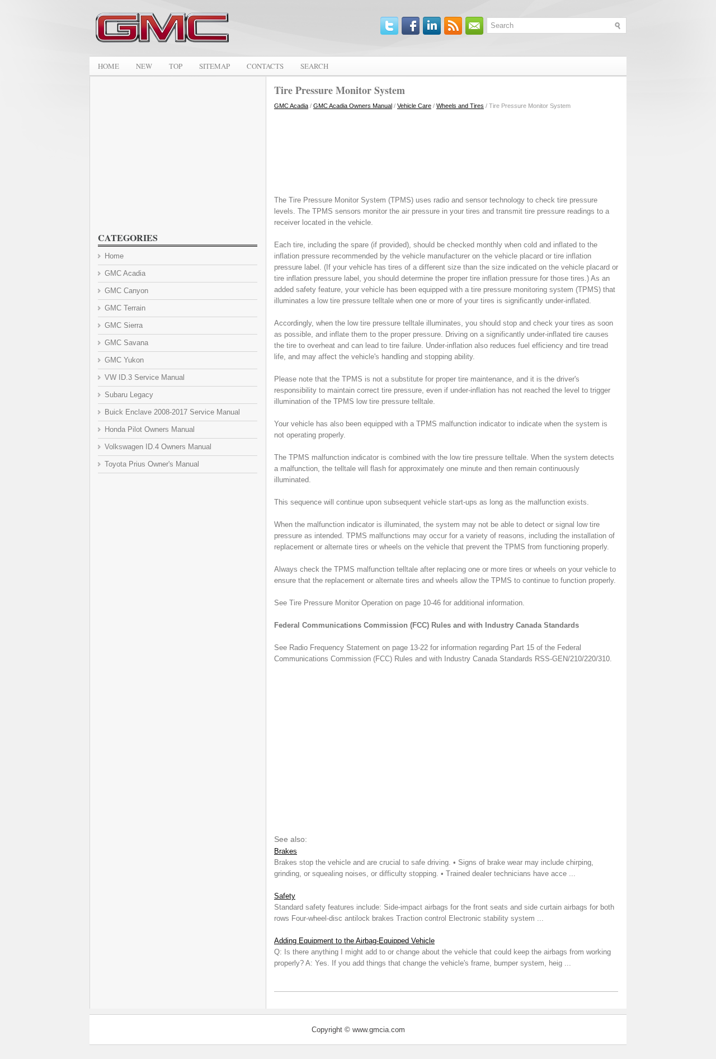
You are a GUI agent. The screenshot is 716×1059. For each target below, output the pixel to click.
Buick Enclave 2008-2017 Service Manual (172, 412)
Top (175, 66)
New (144, 66)
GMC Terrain (125, 308)
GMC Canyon (126, 290)
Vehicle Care (414, 105)
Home (108, 66)
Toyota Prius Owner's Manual (152, 464)
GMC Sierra (124, 325)
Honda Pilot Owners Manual (150, 429)
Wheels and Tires (460, 105)
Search (314, 66)
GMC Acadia (291, 105)
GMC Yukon (124, 360)
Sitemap (214, 66)
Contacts (265, 66)
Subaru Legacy (129, 394)
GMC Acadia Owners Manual (352, 105)
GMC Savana (126, 342)
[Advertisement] (446, 149)
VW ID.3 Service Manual (145, 377)
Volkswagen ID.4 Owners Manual (158, 447)
